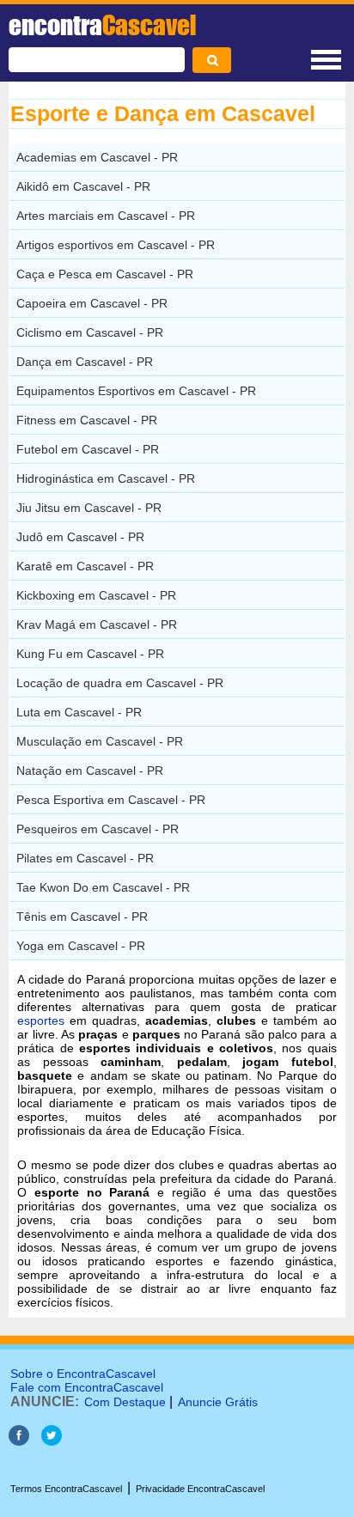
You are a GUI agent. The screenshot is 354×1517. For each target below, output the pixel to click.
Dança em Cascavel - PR (84, 362)
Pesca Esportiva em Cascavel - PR (110, 800)
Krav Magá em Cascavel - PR (96, 624)
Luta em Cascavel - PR (79, 712)
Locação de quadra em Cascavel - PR (119, 683)
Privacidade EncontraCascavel (200, 1488)
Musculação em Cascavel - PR (99, 741)
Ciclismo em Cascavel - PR (89, 332)
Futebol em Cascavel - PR (87, 449)
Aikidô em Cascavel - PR (83, 186)
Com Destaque (125, 1402)
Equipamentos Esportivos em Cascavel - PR (136, 391)
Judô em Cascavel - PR (80, 537)
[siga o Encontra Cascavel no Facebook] (19, 1441)
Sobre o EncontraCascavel (83, 1373)
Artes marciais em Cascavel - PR (105, 215)
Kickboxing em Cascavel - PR (96, 595)
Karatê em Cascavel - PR (85, 566)
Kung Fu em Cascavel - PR (90, 654)
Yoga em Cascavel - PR (80, 946)
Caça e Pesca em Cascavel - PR (104, 274)
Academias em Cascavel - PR (97, 157)
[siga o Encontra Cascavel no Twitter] (51, 1441)
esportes (40, 1020)
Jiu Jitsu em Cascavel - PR (89, 508)
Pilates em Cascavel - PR (85, 858)
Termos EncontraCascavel (66, 1488)
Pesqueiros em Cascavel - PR (97, 829)
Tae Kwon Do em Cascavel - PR (103, 887)
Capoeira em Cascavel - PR (92, 303)
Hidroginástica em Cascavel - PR (105, 478)
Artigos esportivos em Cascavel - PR (115, 245)
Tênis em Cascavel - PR (82, 916)
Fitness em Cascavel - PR (86, 420)
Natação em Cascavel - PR (89, 770)
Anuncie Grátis (218, 1402)
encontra (102, 25)
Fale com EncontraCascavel (86, 1387)
